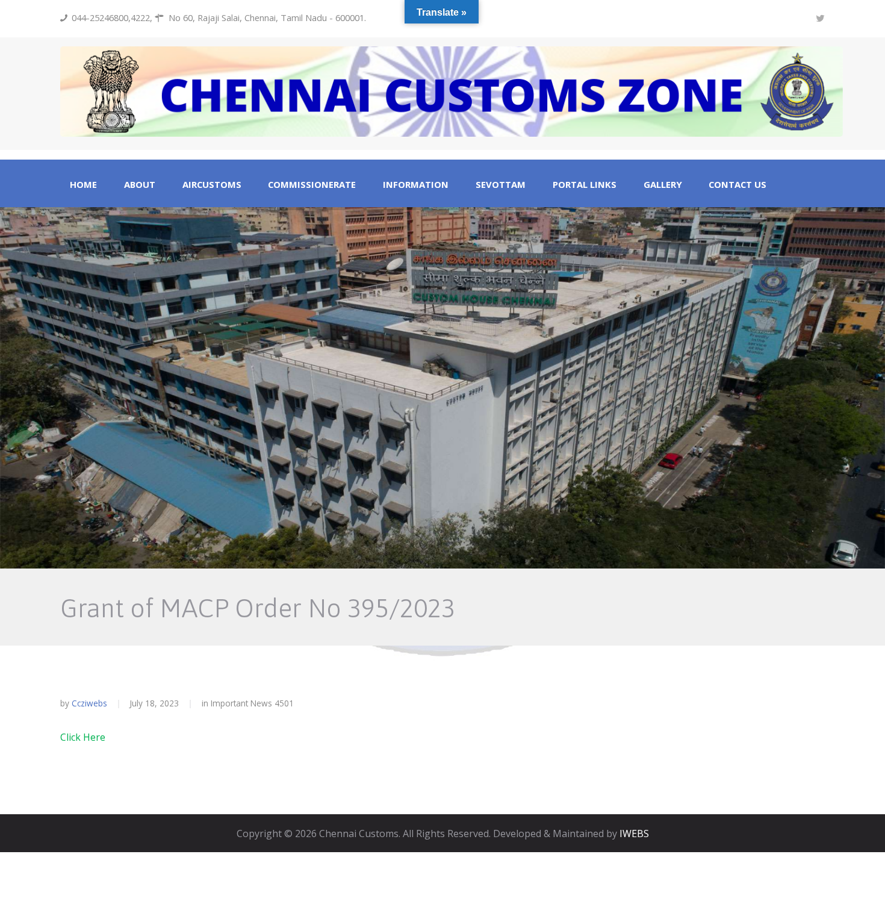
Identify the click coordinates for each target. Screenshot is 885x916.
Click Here (82, 737)
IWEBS (634, 833)
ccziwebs (89, 703)
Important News (241, 703)
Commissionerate (312, 184)
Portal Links (584, 184)
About (139, 184)
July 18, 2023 (154, 703)
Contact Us (737, 184)
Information (416, 184)
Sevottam (501, 184)
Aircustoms (211, 184)
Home (83, 184)
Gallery (663, 184)
